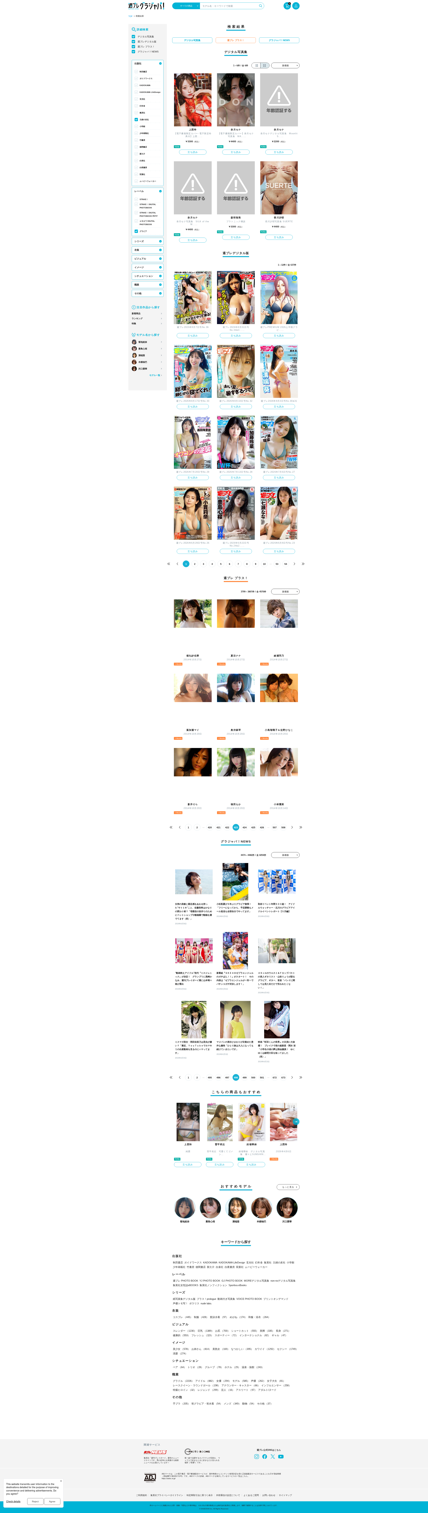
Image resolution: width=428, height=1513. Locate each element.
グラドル (183, 1380)
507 (275, 827)
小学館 (142, 126)
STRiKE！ (144, 199)
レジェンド (209, 1389)
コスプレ (183, 1317)
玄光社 (142, 99)
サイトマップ (285, 1495)
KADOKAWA (145, 85)
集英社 (142, 113)
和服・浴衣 (259, 1317)
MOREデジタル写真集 (256, 1280)
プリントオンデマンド (275, 1298)
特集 (134, 323)
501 (262, 1077)
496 (219, 1077)
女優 (223, 1380)
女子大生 (276, 1380)
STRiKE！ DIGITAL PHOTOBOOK (148, 206)
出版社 (137, 63)
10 (264, 564)
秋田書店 (143, 72)
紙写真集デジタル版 (184, 1298)
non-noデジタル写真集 (283, 1280)
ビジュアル (140, 258)
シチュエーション (143, 276)
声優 (258, 1380)
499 (245, 1077)
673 (283, 1077)
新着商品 (136, 313)
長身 (283, 1330)
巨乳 (206, 1330)
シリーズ (139, 241)
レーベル (139, 191)
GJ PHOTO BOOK (232, 1280)
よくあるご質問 (251, 1495)
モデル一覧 (154, 375)
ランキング (137, 318)
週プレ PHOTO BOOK (185, 1280)
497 (227, 1077)
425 (253, 827)
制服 (201, 1317)
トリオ (195, 1367)
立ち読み (193, 152)
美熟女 (221, 1349)
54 (285, 564)
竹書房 (142, 140)
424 (245, 827)
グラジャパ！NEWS (148, 51)
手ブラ (181, 1403)
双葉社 (142, 174)
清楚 (180, 1353)
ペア (179, 1367)
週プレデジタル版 (147, 41)
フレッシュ (202, 1335)
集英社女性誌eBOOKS (185, 1285)
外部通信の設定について (228, 1495)
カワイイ (265, 1349)
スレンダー (184, 1330)
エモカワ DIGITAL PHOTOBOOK (147, 222)
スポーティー (226, 1335)
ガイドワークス (146, 78)
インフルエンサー (276, 1385)
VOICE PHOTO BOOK (249, 1298)
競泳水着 (219, 1317)
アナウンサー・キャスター (241, 1385)
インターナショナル (254, 1335)
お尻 (222, 1330)
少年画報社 (144, 133)
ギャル (280, 1335)
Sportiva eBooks (238, 1285)
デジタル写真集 (146, 36)
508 (283, 827)
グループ (214, 1367)
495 (210, 1077)
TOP (130, 16)
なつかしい (242, 1349)
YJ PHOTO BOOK (209, 1280)
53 (277, 564)
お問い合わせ (268, 1495)
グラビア (143, 231)
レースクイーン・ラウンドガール (196, 1385)
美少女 (181, 1349)
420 (210, 827)
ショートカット (244, 1330)
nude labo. (206, 1303)
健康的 (181, 1335)
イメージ (139, 267)
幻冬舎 (142, 106)
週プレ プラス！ (146, 46)
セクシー (287, 1349)
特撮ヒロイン (184, 1389)
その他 (137, 293)
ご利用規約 (141, 1495)
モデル (241, 1380)
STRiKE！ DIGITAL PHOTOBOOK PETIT (149, 214)
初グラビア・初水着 (206, 1403)
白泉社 (142, 161)
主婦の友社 (144, 120)
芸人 (228, 1389)
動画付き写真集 (226, 1298)
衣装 (136, 250)
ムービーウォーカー (148, 181)
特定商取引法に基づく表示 (200, 1495)
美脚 (267, 1330)
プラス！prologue (206, 1298)
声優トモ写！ (180, 1303)
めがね (238, 1317)
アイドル (205, 1380)
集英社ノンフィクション (213, 1285)
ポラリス (194, 1303)
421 (219, 827)
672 (275, 1077)
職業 (136, 284)
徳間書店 (143, 147)
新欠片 (142, 154)
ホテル (232, 1367)
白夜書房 (143, 167)
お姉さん (201, 1349)
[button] (296, 1122)
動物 (249, 1403)
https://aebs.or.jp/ (169, 1478)
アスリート (246, 1389)
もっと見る (288, 1187)
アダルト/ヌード (267, 1389)
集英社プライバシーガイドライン (166, 1495)
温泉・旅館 (253, 1367)
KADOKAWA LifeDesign (150, 92)
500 (253, 1077)
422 (227, 827)
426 (262, 827)
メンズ (232, 1403)
